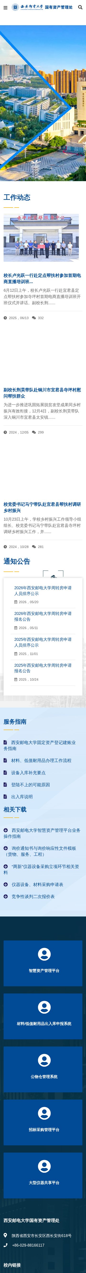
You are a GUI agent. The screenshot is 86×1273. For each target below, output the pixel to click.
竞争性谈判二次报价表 (33, 896)
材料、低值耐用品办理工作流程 (41, 760)
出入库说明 (22, 796)
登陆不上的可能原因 (30, 784)
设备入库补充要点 (28, 772)
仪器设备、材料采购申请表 (37, 884)
